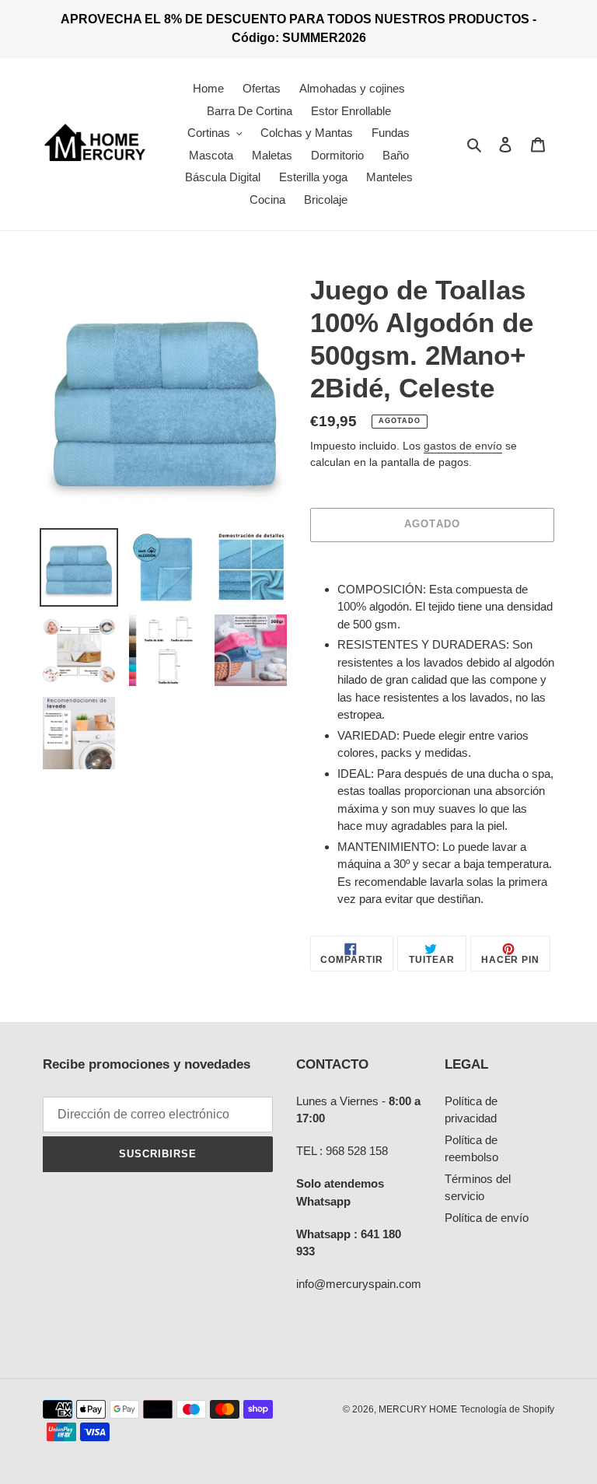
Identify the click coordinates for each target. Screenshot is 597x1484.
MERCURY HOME (418, 1409)
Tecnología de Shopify (507, 1409)
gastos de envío (463, 445)
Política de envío (487, 1217)
